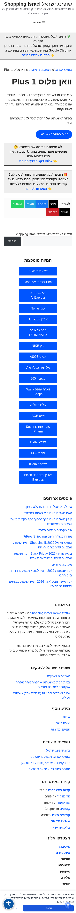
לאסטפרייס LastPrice (38, 282)
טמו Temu (38, 308)
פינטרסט (52, 212)
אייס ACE (38, 415)
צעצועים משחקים (39, 69)
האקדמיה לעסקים (58, 676)
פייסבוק (42, 204)
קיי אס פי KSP (38, 271)
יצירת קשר (63, 723)
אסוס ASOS (38, 356)
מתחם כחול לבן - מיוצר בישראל (49, 769)
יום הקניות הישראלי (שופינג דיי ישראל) (45, 763)
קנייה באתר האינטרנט (54, 134)
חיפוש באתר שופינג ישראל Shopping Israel (43, 234)
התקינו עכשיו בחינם (36, 55)
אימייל (64, 212)
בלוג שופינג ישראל (58, 750)
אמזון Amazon (38, 319)
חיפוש (12, 241)
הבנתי (48, 908)
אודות (66, 717)
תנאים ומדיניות (60, 729)
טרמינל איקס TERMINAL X (38, 333)
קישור (53, 204)
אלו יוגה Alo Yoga (38, 367)
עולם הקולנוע (38, 405)
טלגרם (30, 204)
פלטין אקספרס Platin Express (38, 477)
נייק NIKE (38, 345)
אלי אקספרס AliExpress (38, 295)
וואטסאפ (17, 204)
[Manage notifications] (68, 905)
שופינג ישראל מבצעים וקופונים (50, 756)
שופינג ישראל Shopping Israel (38, 4)
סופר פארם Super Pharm (38, 429)
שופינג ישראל (63, 69)
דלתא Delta (38, 442)
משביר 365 (38, 378)
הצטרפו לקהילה (36, 188)
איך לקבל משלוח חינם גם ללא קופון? (48, 507)
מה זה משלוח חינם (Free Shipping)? (47, 536)
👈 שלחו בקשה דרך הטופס (38, 161)
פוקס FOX (38, 453)
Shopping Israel (41, 613)
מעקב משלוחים (62, 564)
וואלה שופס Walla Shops (38, 392)
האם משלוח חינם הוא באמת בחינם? (48, 513)
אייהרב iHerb (38, 464)
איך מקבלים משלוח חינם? (55, 530)
